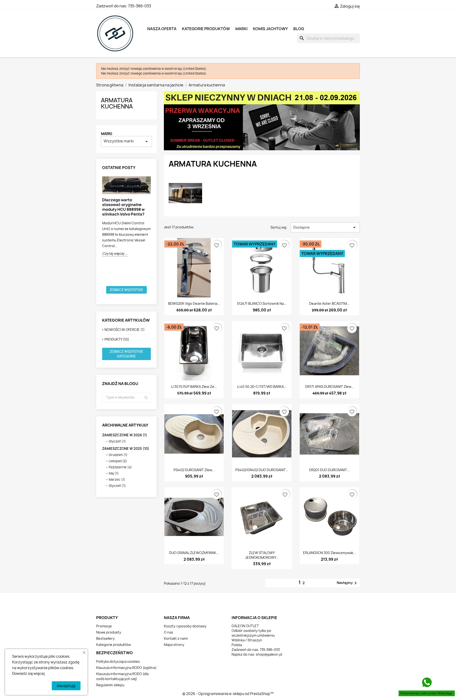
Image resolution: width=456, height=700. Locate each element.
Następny (347, 583)
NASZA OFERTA (161, 28)
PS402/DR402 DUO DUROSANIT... (261, 470)
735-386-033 (139, 6)
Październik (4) (120, 467)
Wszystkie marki (126, 141)
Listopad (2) (118, 461)
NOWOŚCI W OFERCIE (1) (124, 329)
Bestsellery (105, 638)
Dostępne (325, 227)
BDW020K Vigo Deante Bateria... (194, 303)
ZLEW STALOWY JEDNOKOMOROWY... (262, 555)
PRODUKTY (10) (116, 339)
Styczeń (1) (117, 441)
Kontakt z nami (176, 638)
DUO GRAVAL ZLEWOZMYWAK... (194, 552)
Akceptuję (66, 685)
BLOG (298, 28)
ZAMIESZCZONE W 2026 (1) (124, 435)
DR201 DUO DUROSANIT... (329, 470)
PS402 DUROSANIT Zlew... (194, 470)
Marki (106, 133)
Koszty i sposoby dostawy (185, 626)
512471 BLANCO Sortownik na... (262, 303)
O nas (168, 632)
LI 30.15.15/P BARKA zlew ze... (194, 386)
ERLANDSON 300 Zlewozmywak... (329, 552)
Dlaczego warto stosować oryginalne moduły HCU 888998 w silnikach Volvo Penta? (123, 207)
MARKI (241, 28)
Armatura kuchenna (117, 103)
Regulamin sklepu (110, 685)
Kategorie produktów (206, 28)
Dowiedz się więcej (28, 673)
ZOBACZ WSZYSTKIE (126, 289)
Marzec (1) (117, 479)
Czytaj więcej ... (115, 253)
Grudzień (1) (118, 455)
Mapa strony (174, 644)
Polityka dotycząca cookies (118, 661)
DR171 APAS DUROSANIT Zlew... (329, 386)
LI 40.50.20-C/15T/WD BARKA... (262, 386)
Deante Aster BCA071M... (329, 303)
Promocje (104, 626)
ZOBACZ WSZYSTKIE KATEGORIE (126, 353)
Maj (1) (114, 473)
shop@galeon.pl (269, 654)
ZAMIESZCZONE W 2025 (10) (125, 448)
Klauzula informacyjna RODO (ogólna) (126, 667)
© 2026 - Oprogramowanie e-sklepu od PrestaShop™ (228, 693)
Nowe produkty (108, 632)
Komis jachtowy (270, 28)
